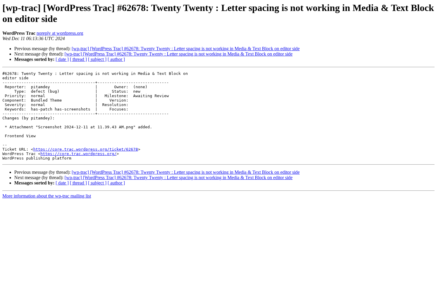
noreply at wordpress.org (60, 33)
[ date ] (62, 59)
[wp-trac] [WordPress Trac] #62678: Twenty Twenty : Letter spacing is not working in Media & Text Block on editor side (186, 48)
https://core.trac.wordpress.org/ (78, 154)
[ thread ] (78, 59)
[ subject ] (97, 59)
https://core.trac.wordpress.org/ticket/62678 (85, 149)
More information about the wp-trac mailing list (46, 195)
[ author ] (116, 59)
